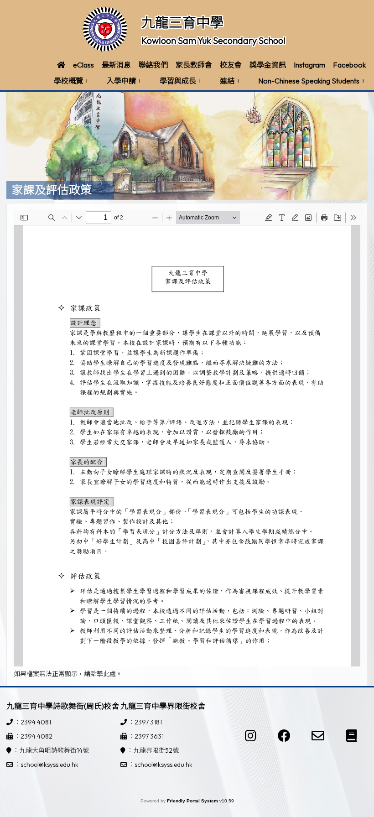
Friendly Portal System (193, 800)
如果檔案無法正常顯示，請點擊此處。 (68, 674)
